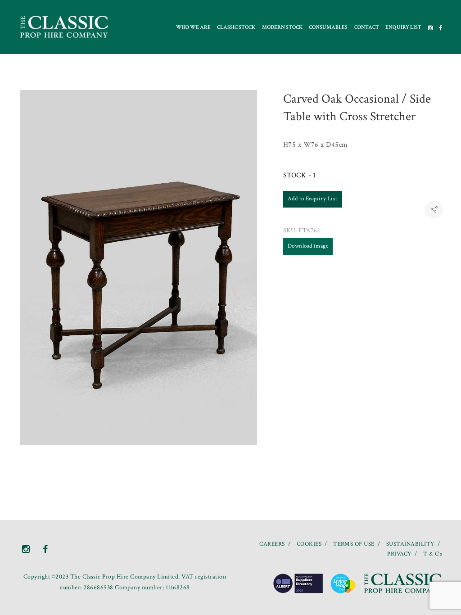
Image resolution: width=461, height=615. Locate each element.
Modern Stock (282, 27)
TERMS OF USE (354, 544)
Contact (366, 27)
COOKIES (309, 544)
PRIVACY (399, 554)
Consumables (328, 27)
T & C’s (432, 554)
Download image (308, 246)
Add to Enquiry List (313, 199)
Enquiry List (403, 27)
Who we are (193, 27)
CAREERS (272, 544)
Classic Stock (236, 27)
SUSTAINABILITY (410, 544)
